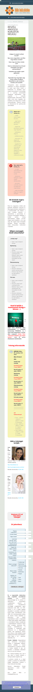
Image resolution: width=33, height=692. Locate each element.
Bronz (20, 581)
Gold (20, 577)
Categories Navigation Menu (17, 17)
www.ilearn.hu (9, 494)
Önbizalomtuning (22, 566)
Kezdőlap (10, 21)
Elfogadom (16, 687)
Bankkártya (21, 571)
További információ (20, 685)
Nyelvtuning (21, 564)
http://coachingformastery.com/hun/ (16, 467)
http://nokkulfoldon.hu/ (13, 464)
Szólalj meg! (21, 562)
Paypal (20, 573)
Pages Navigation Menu (17, 3)
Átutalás (20, 570)
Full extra (21, 567)
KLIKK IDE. (21, 469)
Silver (20, 579)
